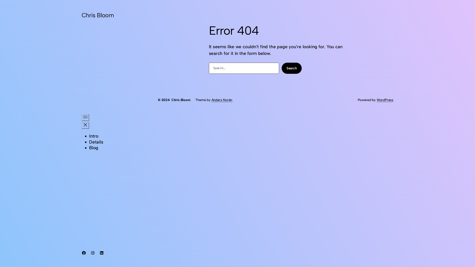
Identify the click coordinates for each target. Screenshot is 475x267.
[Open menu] (85, 117)
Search (291, 68)
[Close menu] (85, 125)
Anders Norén (222, 100)
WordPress (385, 100)
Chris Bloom (98, 15)
